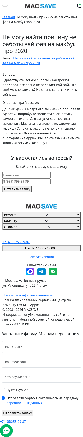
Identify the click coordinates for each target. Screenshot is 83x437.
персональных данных (24, 403)
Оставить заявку (17, 189)
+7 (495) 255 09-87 (16, 242)
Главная (8, 17)
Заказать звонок (42, 257)
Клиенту (10, 221)
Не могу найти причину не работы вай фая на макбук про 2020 (38, 60)
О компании (13, 227)
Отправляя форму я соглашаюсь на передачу (42, 400)
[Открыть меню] (5, 6)
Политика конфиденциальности (27, 295)
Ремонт (10, 215)
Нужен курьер (17, 390)
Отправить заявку (17, 413)
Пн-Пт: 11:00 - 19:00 (40, 248)
